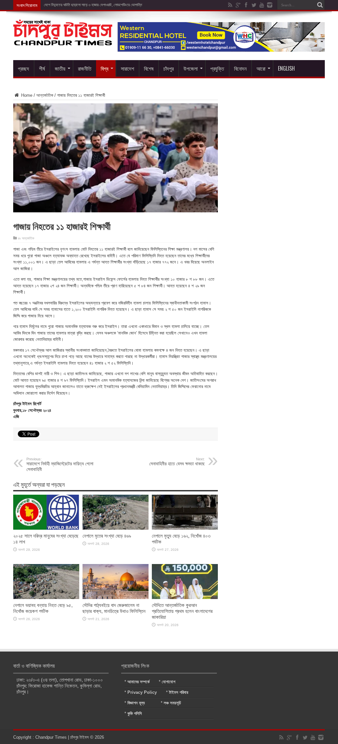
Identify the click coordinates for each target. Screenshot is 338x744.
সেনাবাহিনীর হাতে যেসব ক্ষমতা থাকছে (177, 461)
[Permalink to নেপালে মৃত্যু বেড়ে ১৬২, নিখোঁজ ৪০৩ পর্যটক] (185, 528)
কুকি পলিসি (134, 713)
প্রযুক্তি (217, 68)
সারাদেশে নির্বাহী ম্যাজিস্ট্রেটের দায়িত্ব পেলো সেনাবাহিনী (59, 464)
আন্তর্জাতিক (44, 95)
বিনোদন (240, 68)
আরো (260, 68)
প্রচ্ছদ (23, 68)
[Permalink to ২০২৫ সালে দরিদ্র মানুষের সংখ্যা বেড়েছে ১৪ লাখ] (46, 528)
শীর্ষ (42, 68)
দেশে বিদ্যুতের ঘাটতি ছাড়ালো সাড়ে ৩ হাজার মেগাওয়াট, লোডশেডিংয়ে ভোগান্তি (93, 5)
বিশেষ (148, 68)
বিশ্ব (104, 68)
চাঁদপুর (168, 68)
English (286, 68)
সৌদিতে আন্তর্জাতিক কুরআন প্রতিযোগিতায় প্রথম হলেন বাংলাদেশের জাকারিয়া (182, 611)
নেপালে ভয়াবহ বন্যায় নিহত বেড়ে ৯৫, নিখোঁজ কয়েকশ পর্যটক (43, 608)
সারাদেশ (127, 68)
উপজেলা (191, 68)
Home (26, 95)
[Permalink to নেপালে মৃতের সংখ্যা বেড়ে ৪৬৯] (116, 528)
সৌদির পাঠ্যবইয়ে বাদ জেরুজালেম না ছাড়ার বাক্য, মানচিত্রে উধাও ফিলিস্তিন (114, 608)
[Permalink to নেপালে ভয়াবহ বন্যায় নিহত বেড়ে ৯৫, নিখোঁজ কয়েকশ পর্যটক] (46, 597)
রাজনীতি (84, 68)
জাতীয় (60, 68)
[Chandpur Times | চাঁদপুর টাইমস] (62, 40)
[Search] (320, 5)
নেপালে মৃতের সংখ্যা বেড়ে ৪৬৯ (107, 536)
